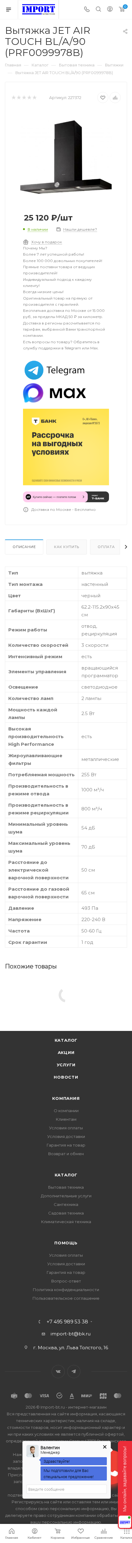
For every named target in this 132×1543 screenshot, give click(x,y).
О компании (66, 1110)
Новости (66, 1077)
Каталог (66, 1040)
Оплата (106, 547)
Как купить (66, 547)
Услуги (66, 1064)
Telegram (73, 1371)
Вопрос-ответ (66, 1281)
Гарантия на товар (66, 1145)
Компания (66, 1098)
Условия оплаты (66, 1127)
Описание (24, 547)
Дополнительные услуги (66, 1195)
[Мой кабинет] (110, 10)
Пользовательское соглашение (66, 1298)
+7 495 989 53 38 (67, 1321)
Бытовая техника (66, 1187)
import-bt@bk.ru (71, 1334)
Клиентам (66, 1119)
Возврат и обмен (66, 1153)
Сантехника (66, 1204)
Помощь (66, 1242)
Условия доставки (66, 1136)
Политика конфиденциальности (66, 1289)
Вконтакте (58, 1371)
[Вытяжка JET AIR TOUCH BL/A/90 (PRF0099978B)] (66, 157)
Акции (66, 1052)
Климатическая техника (66, 1221)
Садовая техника (66, 1213)
